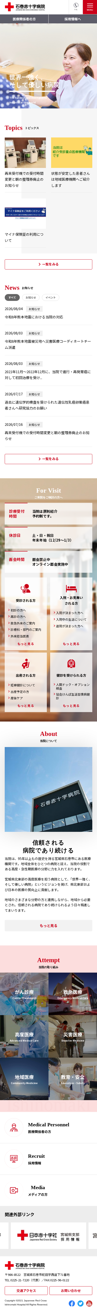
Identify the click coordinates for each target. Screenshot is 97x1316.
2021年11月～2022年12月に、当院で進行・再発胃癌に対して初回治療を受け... (48, 374)
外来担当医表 (20, 636)
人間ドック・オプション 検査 (73, 686)
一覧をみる (50, 264)
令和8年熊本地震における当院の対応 (34, 316)
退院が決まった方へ (69, 626)
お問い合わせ (71, 1290)
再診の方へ (18, 617)
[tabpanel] (48, 65)
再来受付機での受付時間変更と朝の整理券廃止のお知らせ (47, 435)
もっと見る (25, 643)
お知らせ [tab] (31, 297)
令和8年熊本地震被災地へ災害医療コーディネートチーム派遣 (48, 344)
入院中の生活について (71, 619)
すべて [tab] (12, 297)
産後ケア (17, 698)
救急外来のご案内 (23, 623)
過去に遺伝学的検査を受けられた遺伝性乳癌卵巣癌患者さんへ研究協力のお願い (47, 405)
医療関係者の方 (24, 19)
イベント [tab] (50, 297)
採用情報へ (73, 19)
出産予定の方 (20, 692)
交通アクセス (26, 1290)
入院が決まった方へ (69, 613)
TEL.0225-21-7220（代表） (23, 1280)
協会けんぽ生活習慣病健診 (73, 696)
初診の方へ (18, 610)
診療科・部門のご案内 (26, 630)
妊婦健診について (23, 685)
